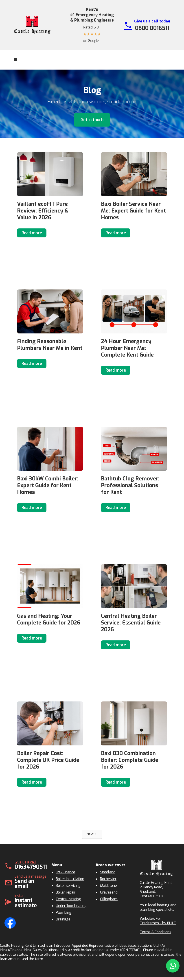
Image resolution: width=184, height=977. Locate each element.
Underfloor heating (71, 905)
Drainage (63, 919)
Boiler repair (65, 892)
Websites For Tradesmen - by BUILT (158, 920)
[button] (15, 59)
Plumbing (63, 912)
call (128, 25)
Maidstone (108, 885)
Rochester (108, 878)
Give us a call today (152, 21)
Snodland (107, 872)
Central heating (68, 899)
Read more (32, 233)
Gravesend (109, 892)
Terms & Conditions (155, 932)
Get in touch (92, 120)
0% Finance (65, 872)
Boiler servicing (68, 885)
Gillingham (109, 899)
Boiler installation (70, 878)
